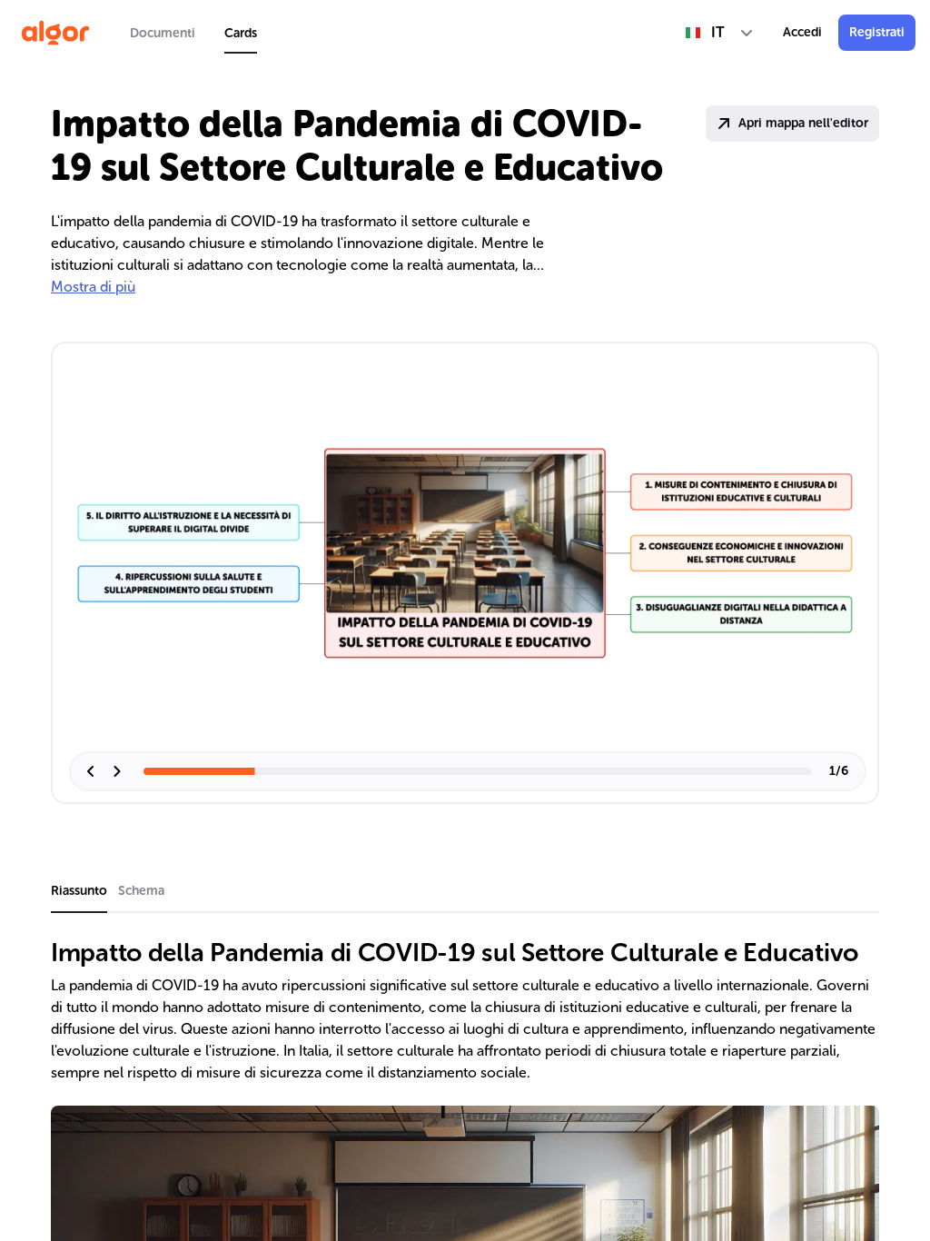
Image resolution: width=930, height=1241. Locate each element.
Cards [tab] (240, 33)
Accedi (802, 32)
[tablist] (193, 33)
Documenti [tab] (162, 33)
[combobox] (720, 33)
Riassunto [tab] (79, 890)
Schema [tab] (141, 890)
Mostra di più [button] (93, 286)
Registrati (877, 32)
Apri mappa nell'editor (803, 123)
